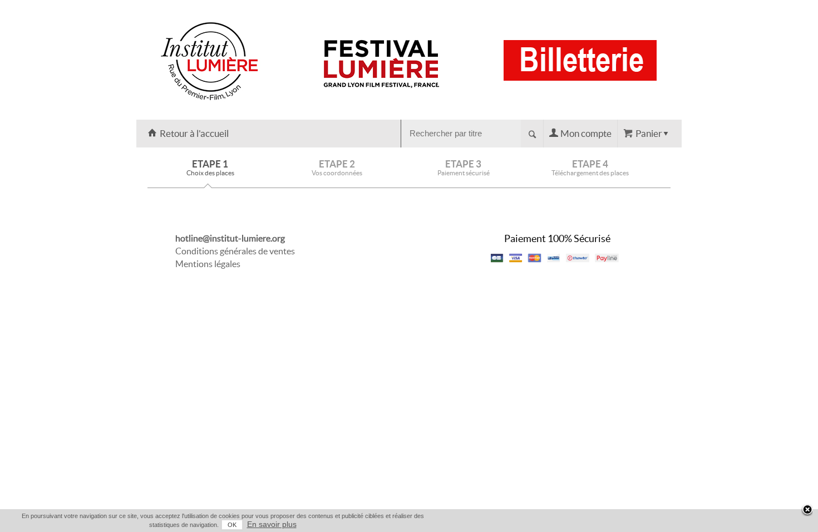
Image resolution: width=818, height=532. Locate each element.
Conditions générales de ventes (235, 251)
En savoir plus (272, 524)
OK (232, 524)
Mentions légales (207, 264)
